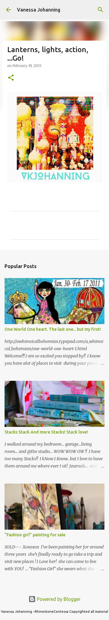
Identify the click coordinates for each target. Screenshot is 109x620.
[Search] (100, 9)
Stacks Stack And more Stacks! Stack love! (46, 432)
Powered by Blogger (58, 599)
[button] (11, 78)
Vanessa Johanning (38, 9)
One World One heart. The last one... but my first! (53, 329)
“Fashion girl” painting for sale (35, 534)
